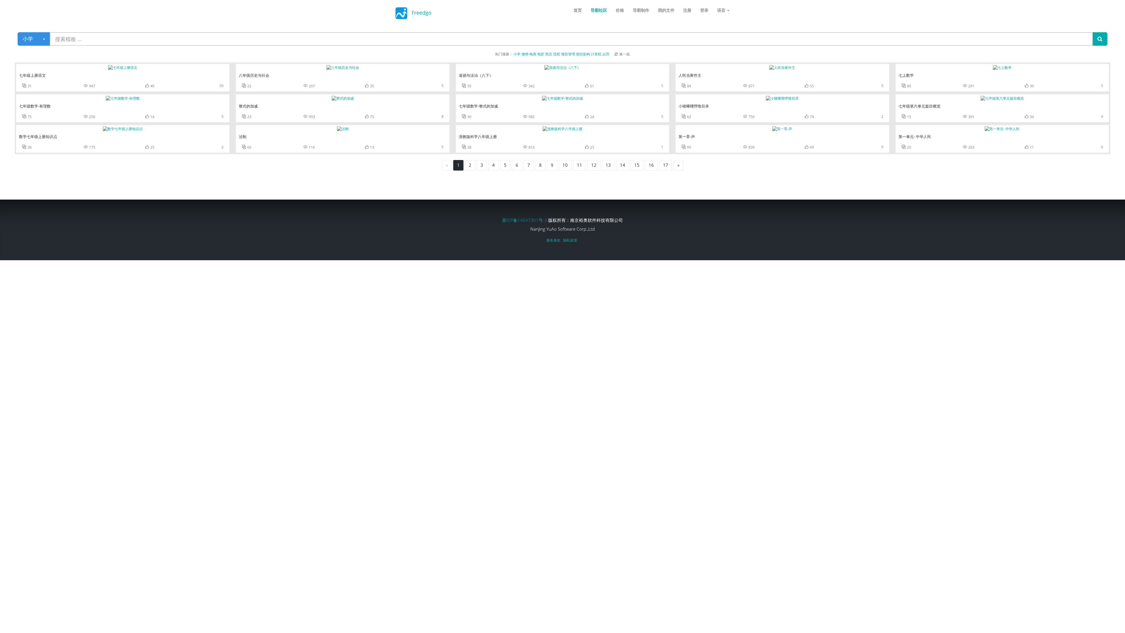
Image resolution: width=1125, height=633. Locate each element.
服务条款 (554, 240)
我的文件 (666, 10)
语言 (722, 10)
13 (608, 165)
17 (665, 165)
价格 (620, 10)
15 (637, 165)
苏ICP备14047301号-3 (525, 220)
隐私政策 (571, 240)
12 (593, 165)
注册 (687, 10)
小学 (28, 38)
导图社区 (599, 10)
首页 (578, 10)
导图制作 (641, 10)
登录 (704, 10)
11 (579, 165)
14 (622, 165)
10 (565, 165)
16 (651, 165)
